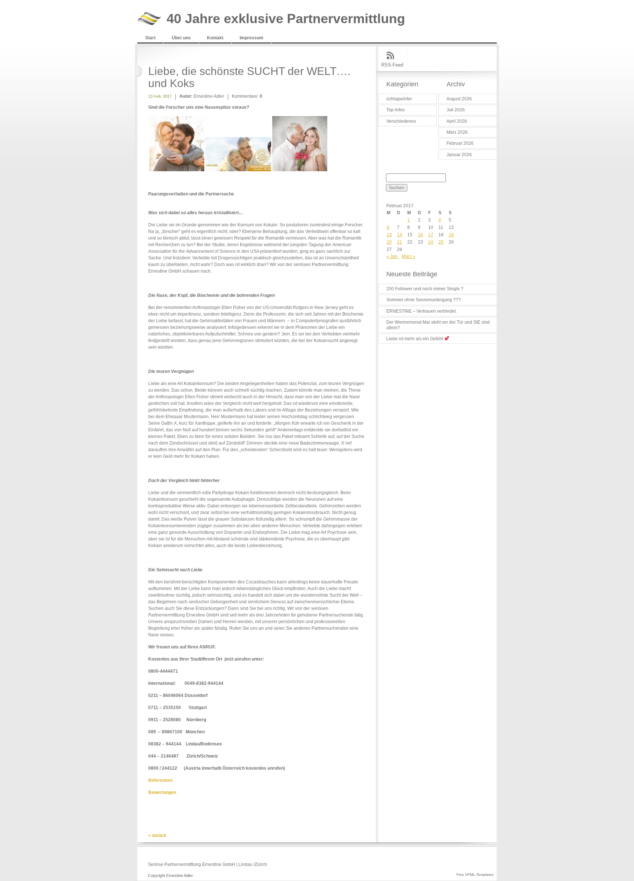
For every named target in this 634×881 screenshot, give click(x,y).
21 (399, 242)
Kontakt (215, 37)
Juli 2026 (456, 109)
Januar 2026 (459, 154)
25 (441, 242)
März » (408, 256)
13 (389, 234)
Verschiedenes (401, 121)
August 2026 (459, 98)
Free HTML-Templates (474, 875)
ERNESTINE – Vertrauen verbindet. (421, 311)
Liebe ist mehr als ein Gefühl (415, 338)
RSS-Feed (392, 65)
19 (451, 234)
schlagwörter (399, 98)
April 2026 (457, 121)
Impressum (251, 37)
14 (399, 234)
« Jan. (392, 256)
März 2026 (457, 132)
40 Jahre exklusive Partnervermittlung (286, 19)
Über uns (181, 37)
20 (389, 242)
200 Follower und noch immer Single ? (424, 288)
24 (430, 242)
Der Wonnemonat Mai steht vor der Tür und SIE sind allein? (438, 325)
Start (150, 37)
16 (420, 234)
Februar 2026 (460, 143)
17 (430, 234)
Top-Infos (395, 109)
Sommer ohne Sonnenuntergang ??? (423, 299)
